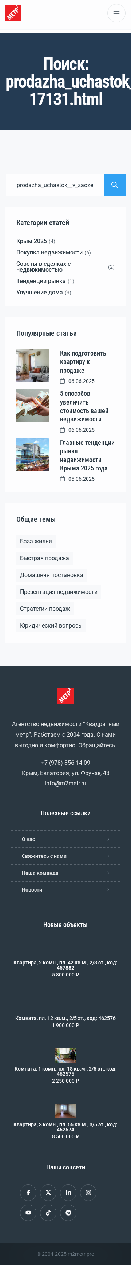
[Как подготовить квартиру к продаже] (32, 365)
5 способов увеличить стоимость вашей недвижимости (84, 406)
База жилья (36, 541)
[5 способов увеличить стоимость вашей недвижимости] (32, 405)
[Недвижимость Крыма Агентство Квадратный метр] (13, 13)
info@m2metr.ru (65, 783)
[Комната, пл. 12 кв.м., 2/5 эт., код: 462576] (65, 1004)
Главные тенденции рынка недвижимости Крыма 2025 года (87, 455)
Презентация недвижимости (59, 591)
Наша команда (40, 873)
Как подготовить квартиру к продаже (83, 361)
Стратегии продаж (45, 608)
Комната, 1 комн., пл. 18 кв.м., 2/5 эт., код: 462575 (66, 1071)
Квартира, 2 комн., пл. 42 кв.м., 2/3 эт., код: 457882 (65, 965)
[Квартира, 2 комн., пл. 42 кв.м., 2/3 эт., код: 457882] (65, 949)
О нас (28, 839)
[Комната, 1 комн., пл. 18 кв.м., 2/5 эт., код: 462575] (65, 1055)
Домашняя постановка (51, 575)
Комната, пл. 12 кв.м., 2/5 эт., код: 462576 (65, 1018)
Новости (32, 890)
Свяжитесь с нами (44, 856)
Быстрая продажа (44, 558)
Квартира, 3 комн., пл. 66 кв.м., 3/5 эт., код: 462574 (65, 1127)
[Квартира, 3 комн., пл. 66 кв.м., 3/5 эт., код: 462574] (65, 1111)
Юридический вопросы (51, 625)
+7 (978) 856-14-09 (65, 762)
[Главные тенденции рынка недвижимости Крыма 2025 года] (32, 454)
